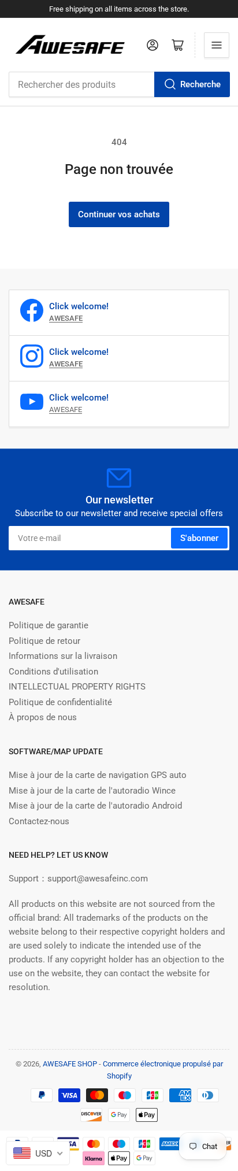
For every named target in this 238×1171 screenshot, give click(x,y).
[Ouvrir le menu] (216, 45)
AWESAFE (65, 409)
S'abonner (199, 538)
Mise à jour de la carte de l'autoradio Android (95, 806)
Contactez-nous (39, 821)
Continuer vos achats (119, 214)
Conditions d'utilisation (53, 671)
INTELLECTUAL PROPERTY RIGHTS (77, 686)
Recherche (200, 84)
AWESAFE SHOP (70, 1063)
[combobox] (119, 84)
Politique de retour (44, 641)
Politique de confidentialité (60, 702)
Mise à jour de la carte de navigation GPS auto (98, 775)
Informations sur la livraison (63, 656)
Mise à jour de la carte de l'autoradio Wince (92, 790)
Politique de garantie (48, 625)
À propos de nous (43, 717)
